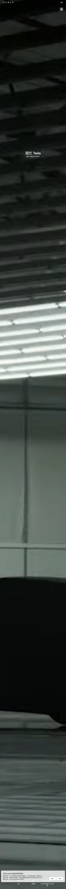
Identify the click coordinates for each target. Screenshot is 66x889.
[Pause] (61, 9)
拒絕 (60, 878)
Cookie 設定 (15, 879)
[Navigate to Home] (8, 2)
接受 (52, 878)
